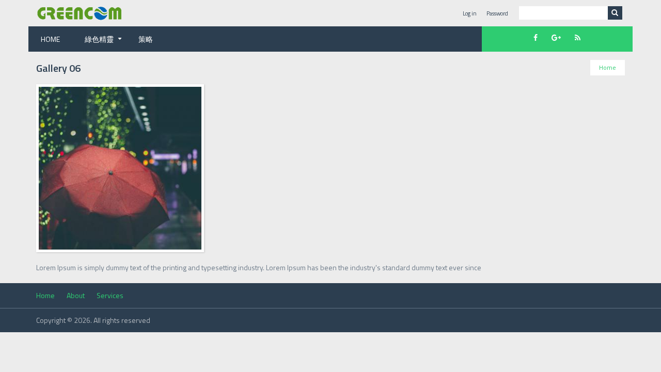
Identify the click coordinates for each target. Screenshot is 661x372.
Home (50, 39)
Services (110, 295)
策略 (145, 39)
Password (497, 14)
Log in (470, 14)
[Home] (80, 12)
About (76, 295)
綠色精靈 (105, 43)
